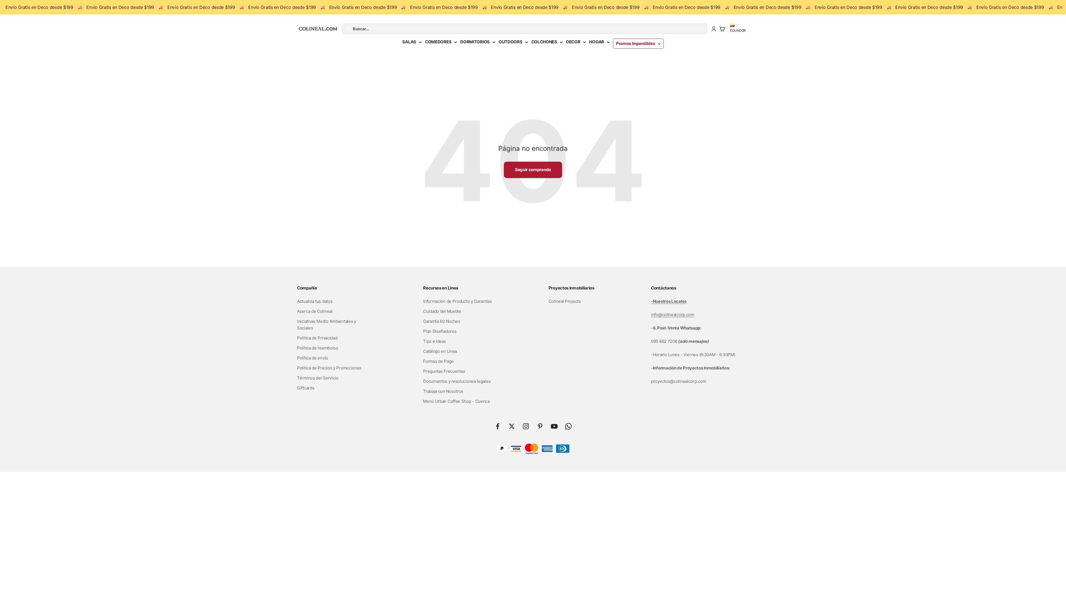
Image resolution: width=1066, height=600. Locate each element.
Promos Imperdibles (635, 43)
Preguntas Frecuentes (444, 371)
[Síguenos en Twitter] (512, 426)
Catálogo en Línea (440, 351)
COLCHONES (544, 41)
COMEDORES (438, 41)
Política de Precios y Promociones (329, 368)
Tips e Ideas (434, 341)
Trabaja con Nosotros (443, 391)
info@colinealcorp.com (672, 314)
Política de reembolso (317, 348)
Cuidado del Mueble (442, 311)
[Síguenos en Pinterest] (540, 426)
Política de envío (312, 358)
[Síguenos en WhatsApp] (568, 426)
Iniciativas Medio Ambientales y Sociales (326, 325)
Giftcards (305, 388)
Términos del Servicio (317, 378)
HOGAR (596, 41)
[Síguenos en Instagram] (526, 426)
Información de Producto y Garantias (457, 301)
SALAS (409, 41)
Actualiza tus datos (314, 301)
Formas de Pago (438, 361)
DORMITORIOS (475, 41)
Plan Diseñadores (439, 331)
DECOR (573, 41)
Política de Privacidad (317, 338)
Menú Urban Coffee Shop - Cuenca (456, 401)
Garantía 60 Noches (441, 321)
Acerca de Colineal (315, 311)
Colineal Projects (565, 301)
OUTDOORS (510, 41)
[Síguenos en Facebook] (497, 426)
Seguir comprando (533, 169)
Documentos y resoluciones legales (457, 381)
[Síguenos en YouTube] (554, 426)
